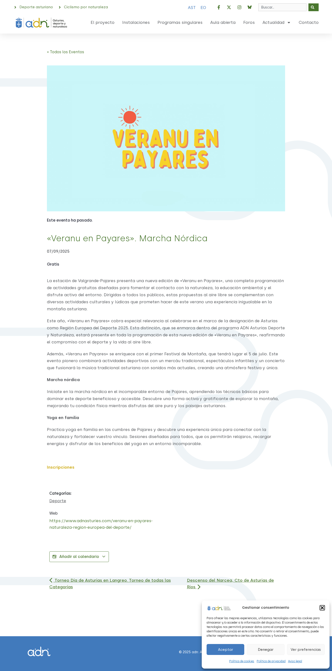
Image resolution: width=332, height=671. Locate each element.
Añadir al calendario (79, 556)
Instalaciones (136, 22)
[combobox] (282, 7)
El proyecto (102, 22)
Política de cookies (241, 661)
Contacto (309, 22)
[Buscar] (313, 7)
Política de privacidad (271, 661)
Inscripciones (60, 467)
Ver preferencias (306, 649)
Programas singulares (179, 22)
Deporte (57, 500)
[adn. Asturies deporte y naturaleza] (219, 607)
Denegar (265, 649)
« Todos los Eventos (65, 52)
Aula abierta (223, 22)
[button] (322, 607)
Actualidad (273, 22)
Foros (249, 22)
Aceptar (225, 649)
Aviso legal (295, 661)
